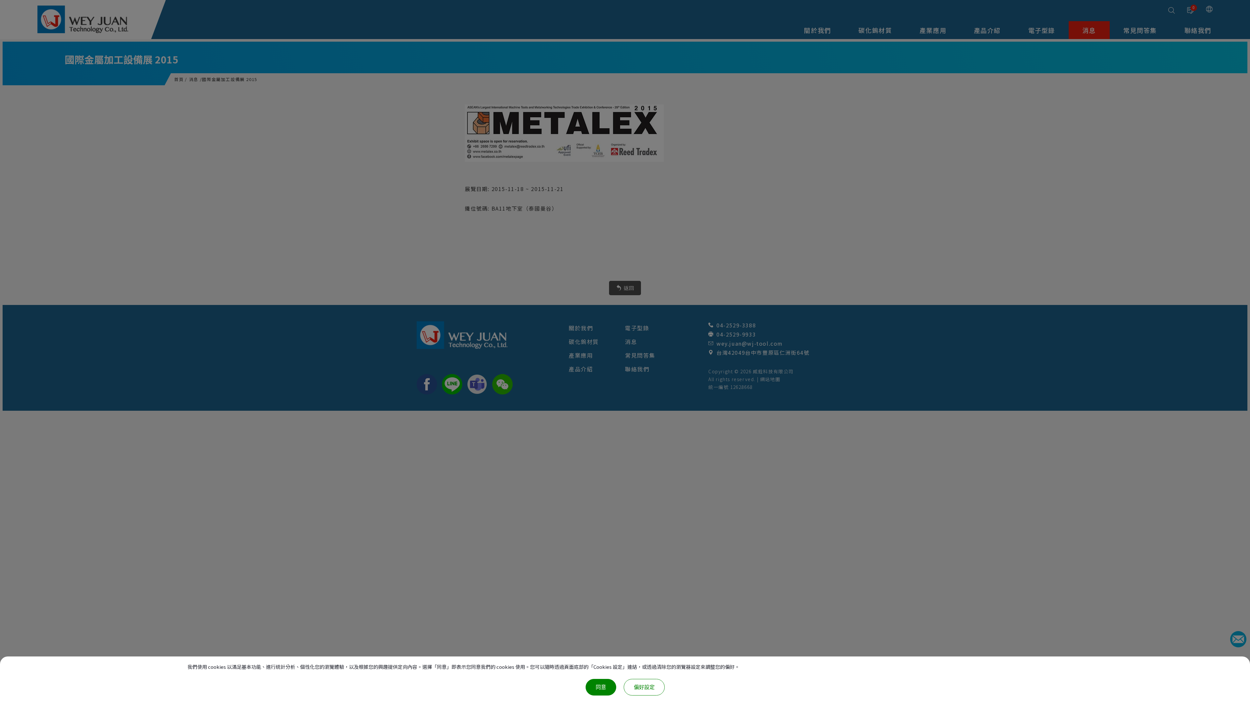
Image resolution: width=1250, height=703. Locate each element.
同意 (601, 687)
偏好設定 (644, 687)
